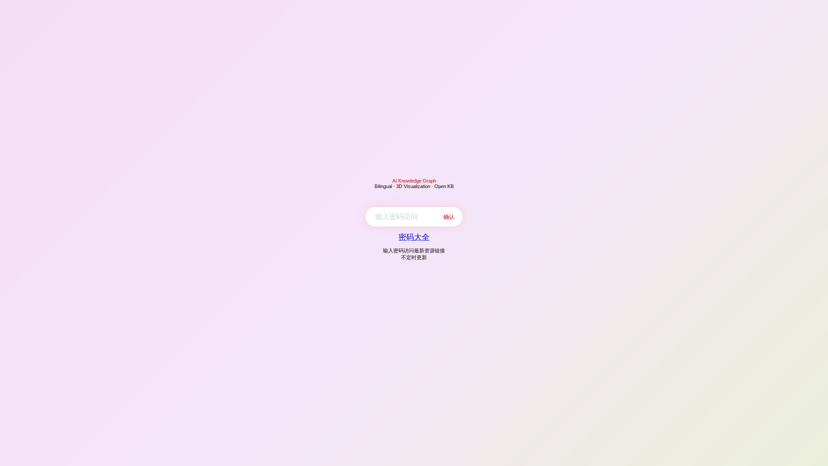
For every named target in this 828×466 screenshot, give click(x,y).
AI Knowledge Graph (414, 180)
